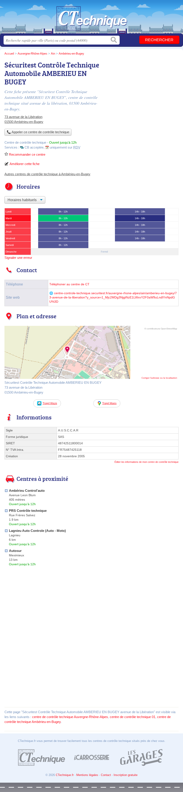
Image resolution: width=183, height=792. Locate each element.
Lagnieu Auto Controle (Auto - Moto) (37, 531)
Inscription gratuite (125, 775)
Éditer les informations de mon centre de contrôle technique (146, 462)
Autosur (15, 551)
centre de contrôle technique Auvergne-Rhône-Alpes (70, 717)
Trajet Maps (109, 403)
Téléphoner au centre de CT (69, 284)
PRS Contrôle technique (28, 510)
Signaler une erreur (18, 257)
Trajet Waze (50, 403)
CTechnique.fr (91, 18)
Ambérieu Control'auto (27, 490)
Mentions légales (87, 775)
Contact (106, 775)
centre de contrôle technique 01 (132, 717)
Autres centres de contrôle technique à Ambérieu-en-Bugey (47, 174)
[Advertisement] (91, 671)
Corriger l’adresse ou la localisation (159, 378)
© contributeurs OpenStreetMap (160, 328)
